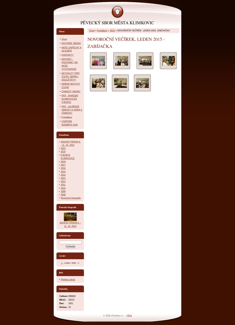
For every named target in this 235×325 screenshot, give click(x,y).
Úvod (91, 30)
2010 (63, 188)
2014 (63, 175)
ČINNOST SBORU (71, 91)
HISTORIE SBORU (71, 43)
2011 (63, 184)
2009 (63, 191)
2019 (63, 151)
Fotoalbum (102, 30)
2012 (63, 181)
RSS (129, 315)
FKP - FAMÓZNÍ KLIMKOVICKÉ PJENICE (70, 99)
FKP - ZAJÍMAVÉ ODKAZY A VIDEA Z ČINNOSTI (72, 109)
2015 (112, 30)
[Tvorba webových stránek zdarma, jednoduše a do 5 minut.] (125, 316)
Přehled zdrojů (68, 279)
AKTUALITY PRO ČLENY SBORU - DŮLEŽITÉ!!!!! (70, 76)
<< (62, 263)
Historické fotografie (71, 198)
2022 (63, 148)
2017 (63, 165)
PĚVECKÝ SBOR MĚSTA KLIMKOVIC (117, 22)
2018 (63, 161)
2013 (63, 178)
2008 (63, 194)
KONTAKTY (68, 55)
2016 (63, 168)
